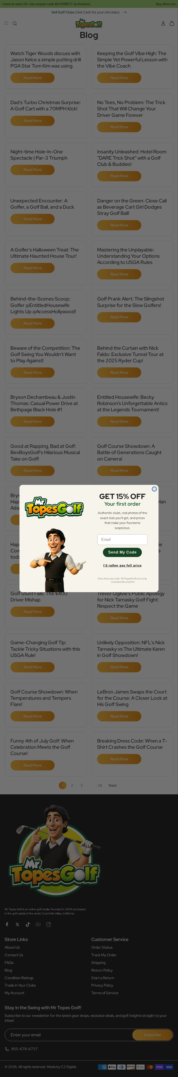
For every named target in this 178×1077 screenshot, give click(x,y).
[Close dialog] (154, 489)
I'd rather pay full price (122, 565)
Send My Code (122, 552)
